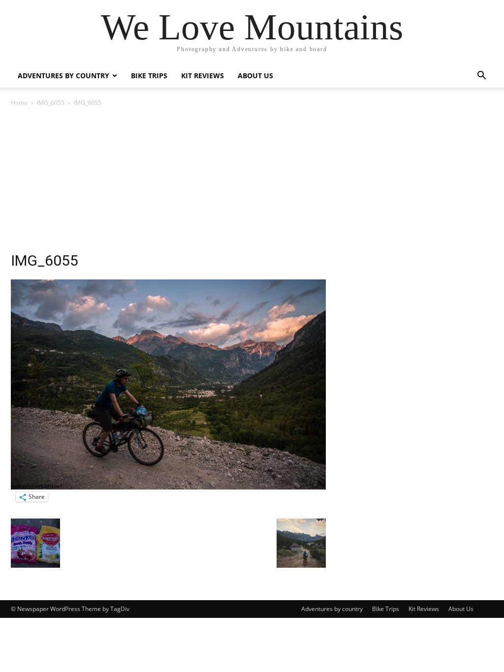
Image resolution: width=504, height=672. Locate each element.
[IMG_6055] (168, 487)
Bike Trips (149, 75)
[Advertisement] (252, 182)
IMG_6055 (50, 102)
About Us (255, 75)
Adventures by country (63, 75)
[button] (481, 76)
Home (19, 102)
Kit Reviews (202, 75)
